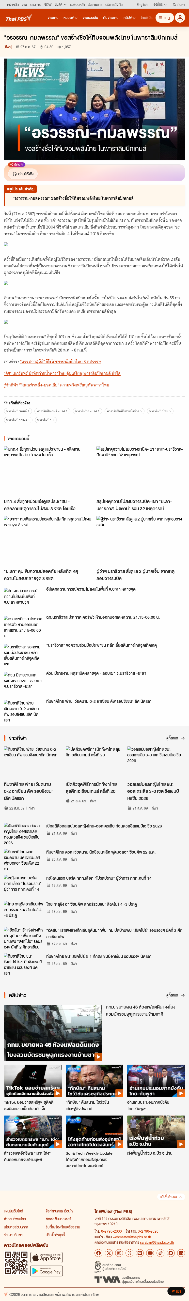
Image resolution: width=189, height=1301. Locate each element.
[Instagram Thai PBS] (119, 1253)
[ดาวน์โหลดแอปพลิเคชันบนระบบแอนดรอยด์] (46, 1271)
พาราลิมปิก (44, 420)
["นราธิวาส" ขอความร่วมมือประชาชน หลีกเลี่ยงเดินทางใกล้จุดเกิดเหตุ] (23, 655)
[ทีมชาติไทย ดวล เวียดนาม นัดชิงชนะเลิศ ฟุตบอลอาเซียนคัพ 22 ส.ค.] (23, 860)
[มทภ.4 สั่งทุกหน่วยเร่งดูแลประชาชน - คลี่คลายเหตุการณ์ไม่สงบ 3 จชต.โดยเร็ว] (48, 471)
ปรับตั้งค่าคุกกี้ (55, 1234)
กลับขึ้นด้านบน (168, 1197)
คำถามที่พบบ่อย (15, 1218)
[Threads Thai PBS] (129, 1253)
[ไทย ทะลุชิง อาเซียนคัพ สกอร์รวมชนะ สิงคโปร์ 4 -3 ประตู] (23, 912)
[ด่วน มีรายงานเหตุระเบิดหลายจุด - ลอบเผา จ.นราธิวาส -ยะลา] (23, 683)
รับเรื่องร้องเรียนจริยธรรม (63, 1226)
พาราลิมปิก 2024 (86, 411)
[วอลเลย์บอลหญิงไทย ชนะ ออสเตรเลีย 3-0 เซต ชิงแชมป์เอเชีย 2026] (156, 762)
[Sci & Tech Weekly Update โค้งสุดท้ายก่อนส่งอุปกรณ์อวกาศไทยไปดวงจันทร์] (95, 1132)
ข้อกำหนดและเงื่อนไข (59, 1211)
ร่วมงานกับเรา (13, 1234)
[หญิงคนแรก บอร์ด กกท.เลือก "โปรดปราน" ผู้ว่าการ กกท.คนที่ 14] (23, 886)
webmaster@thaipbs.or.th (132, 1236)
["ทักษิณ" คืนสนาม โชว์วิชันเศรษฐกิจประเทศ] (95, 1081)
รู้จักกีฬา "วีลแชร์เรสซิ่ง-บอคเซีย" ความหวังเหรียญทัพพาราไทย (56, 385)
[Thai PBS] (19, 17)
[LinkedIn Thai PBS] (181, 1253)
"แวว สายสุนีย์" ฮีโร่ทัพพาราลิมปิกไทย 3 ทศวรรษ (60, 361)
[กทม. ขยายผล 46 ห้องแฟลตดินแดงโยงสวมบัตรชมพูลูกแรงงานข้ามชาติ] (53, 1033)
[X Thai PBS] (109, 1253)
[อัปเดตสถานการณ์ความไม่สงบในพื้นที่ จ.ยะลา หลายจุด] (23, 599)
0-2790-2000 (111, 1231)
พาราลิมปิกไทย (158, 411)
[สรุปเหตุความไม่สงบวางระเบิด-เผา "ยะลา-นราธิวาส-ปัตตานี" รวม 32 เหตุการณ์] (140, 471)
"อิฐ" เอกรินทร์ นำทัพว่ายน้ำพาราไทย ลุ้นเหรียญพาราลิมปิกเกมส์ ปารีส (62, 373)
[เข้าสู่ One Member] (180, 18)
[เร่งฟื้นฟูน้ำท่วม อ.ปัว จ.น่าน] (156, 1132)
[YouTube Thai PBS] (150, 1253)
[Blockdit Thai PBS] (171, 1253)
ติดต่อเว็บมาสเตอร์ (58, 1218)
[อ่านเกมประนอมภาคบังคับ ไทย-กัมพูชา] (156, 1081)
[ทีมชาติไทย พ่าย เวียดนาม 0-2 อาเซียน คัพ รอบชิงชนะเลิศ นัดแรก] (23, 711)
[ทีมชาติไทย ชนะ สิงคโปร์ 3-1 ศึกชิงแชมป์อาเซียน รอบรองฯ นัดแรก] (23, 964)
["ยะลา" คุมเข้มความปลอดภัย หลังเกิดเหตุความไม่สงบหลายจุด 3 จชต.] (48, 541)
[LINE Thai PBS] (140, 1253)
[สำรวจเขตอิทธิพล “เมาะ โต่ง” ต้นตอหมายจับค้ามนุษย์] (33, 1132)
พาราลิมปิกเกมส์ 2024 (51, 411)
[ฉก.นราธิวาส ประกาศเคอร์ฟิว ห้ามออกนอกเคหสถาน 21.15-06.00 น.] (23, 627)
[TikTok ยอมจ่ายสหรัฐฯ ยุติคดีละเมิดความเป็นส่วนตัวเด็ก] (33, 1081)
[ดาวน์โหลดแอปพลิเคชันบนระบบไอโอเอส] (46, 1257)
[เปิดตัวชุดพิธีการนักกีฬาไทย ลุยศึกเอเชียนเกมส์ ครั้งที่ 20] (95, 762)
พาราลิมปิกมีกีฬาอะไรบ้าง (123, 411)
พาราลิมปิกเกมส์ (16, 411)
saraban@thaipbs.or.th (157, 1242)
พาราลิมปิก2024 (16, 420)
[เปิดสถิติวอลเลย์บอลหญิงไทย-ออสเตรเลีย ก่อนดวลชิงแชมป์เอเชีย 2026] (23, 834)
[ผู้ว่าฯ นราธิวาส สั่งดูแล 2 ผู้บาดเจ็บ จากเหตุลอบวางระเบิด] (140, 541)
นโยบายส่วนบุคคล (16, 1226)
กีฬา (8, 47)
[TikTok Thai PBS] (160, 1253)
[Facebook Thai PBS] (98, 1253)
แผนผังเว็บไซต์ (13, 1211)
